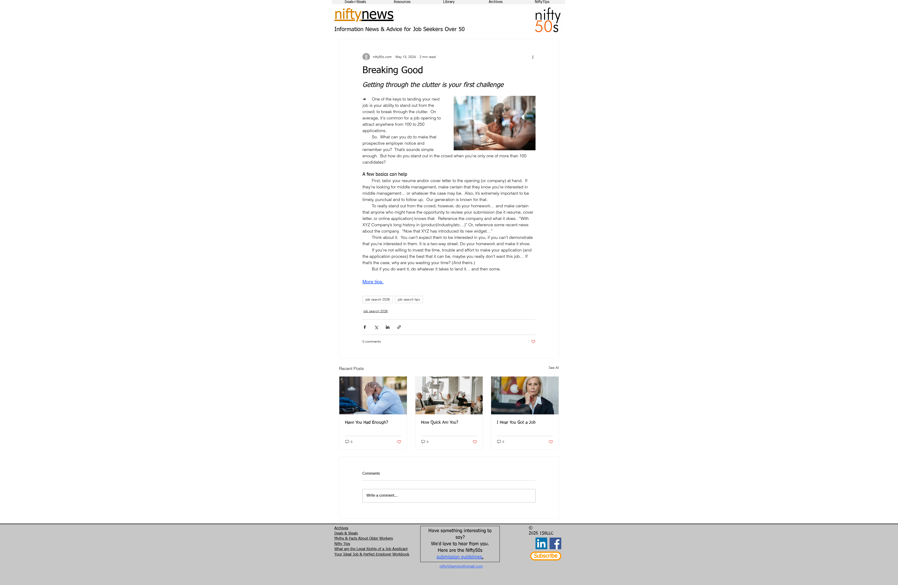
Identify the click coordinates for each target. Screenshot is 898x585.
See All (554, 368)
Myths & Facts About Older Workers (363, 539)
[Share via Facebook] (364, 327)
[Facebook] (555, 543)
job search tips (409, 299)
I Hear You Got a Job (516, 422)
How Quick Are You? (439, 422)
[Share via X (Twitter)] (376, 327)
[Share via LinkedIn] (387, 327)
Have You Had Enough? (366, 422)
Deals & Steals (346, 533)
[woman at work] (525, 395)
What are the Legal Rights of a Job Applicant (371, 549)
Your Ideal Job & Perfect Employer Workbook (371, 554)
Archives (341, 528)
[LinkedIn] (541, 543)
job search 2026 (378, 299)
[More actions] (533, 57)
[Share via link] (399, 327)
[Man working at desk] (373, 395)
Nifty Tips (342, 544)
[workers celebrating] (449, 395)
